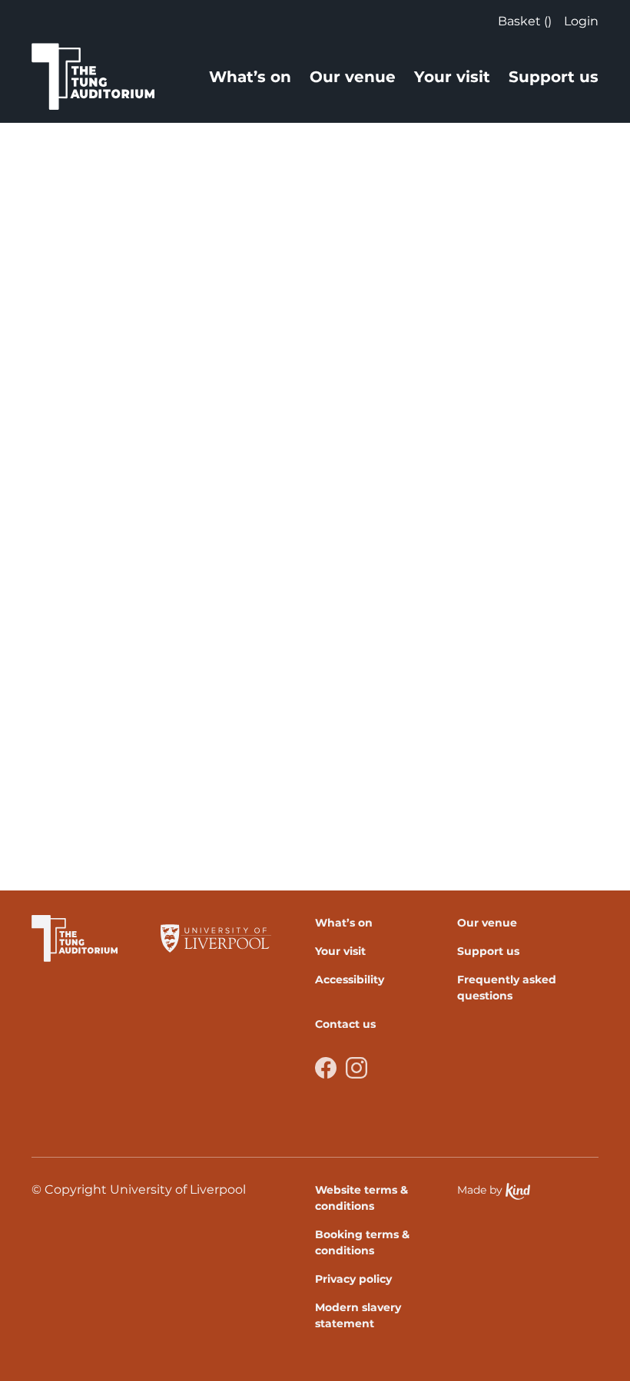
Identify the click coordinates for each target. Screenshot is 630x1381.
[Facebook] (326, 1068)
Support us (553, 77)
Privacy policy (353, 1279)
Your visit (452, 77)
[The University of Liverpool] (216, 938)
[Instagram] (356, 1068)
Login (581, 21)
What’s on (250, 77)
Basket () (525, 21)
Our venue (353, 77)
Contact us (345, 1024)
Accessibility (349, 979)
